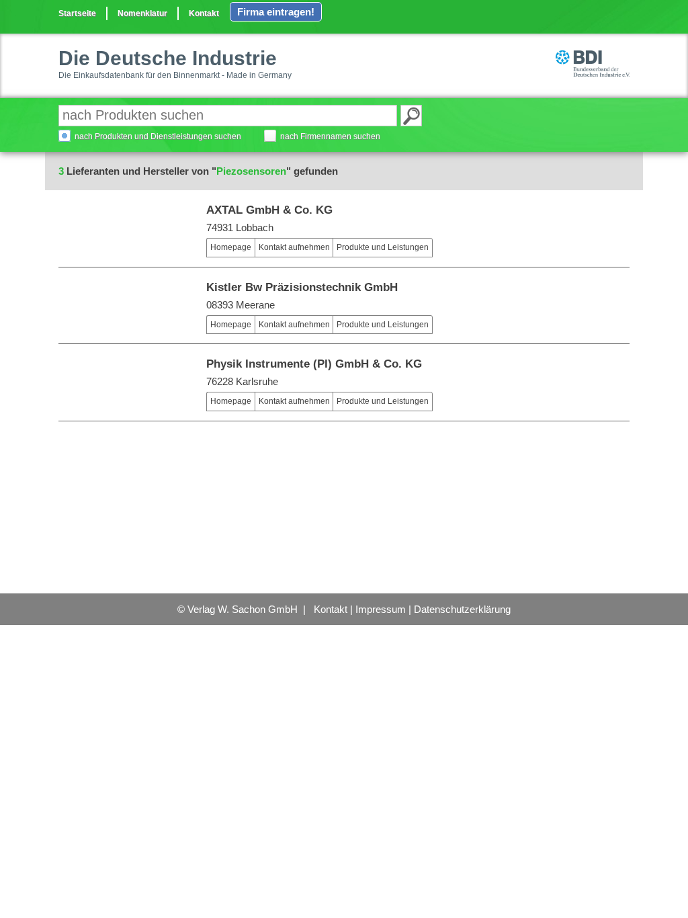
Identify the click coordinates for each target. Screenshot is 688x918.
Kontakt (204, 13)
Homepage (230, 247)
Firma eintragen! (275, 11)
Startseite (77, 13)
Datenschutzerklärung (462, 609)
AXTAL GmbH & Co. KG (269, 210)
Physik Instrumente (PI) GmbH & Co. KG (314, 364)
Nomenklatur (142, 13)
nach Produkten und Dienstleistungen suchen (158, 136)
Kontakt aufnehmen (294, 247)
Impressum (380, 609)
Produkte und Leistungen (383, 247)
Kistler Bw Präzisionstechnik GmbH (302, 287)
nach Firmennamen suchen (330, 136)
